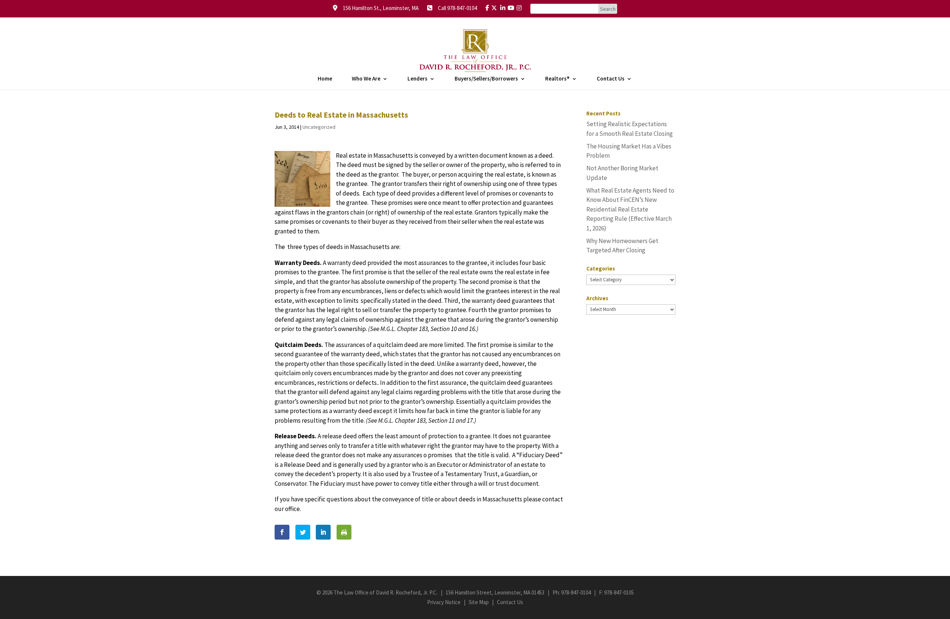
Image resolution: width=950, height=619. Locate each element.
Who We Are (366, 79)
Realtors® (557, 79)
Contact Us (611, 79)
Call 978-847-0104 (455, 8)
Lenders (417, 79)
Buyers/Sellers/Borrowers (486, 79)
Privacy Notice (444, 602)
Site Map (479, 602)
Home (325, 79)
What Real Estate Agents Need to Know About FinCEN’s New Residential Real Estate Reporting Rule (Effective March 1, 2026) (630, 209)
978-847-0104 (576, 592)
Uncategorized (318, 127)
